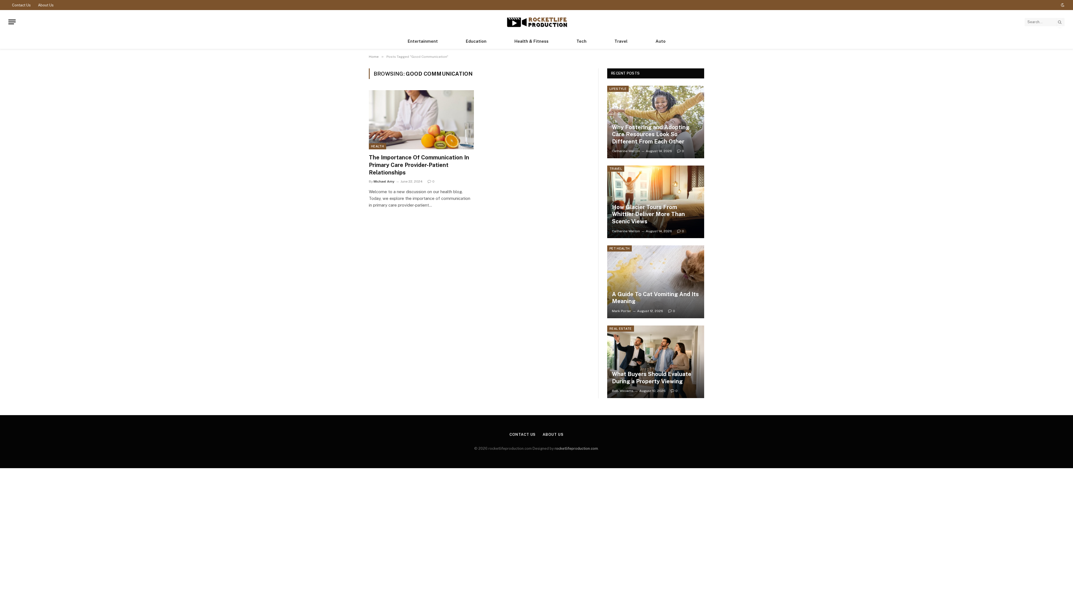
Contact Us (21, 5)
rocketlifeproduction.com (576, 448)
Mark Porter (621, 311)
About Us (46, 5)
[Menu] (12, 22)
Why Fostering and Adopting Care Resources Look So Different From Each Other (650, 134)
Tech (581, 41)
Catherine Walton (626, 151)
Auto (661, 41)
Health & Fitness (531, 41)
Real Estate (620, 328)
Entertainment (423, 41)
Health (377, 146)
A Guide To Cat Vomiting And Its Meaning (655, 298)
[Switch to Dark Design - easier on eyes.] (1062, 5)
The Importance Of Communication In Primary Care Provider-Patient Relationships (419, 165)
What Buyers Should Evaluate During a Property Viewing (651, 378)
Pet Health (619, 248)
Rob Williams (622, 391)
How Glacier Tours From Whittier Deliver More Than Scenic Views (648, 214)
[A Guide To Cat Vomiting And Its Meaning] (655, 281)
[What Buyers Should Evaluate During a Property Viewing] (655, 362)
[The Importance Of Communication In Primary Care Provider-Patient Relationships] (421, 119)
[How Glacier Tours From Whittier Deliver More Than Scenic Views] (655, 202)
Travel (621, 41)
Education (476, 41)
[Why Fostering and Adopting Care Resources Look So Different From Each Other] (655, 122)
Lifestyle (617, 88)
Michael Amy (384, 181)
